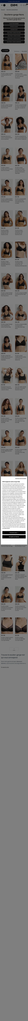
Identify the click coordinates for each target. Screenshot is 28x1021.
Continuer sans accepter (20, 478)
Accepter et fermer (14, 536)
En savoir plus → (14, 532)
